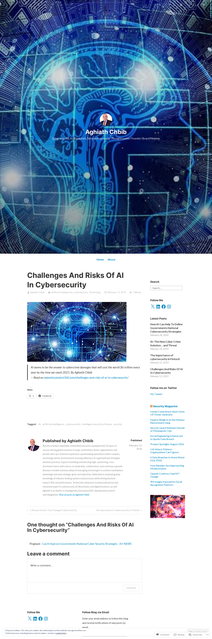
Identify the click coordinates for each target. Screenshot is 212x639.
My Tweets (156, 393)
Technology (95, 292)
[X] (152, 306)
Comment (131, 588)
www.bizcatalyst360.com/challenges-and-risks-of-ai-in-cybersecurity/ (86, 377)
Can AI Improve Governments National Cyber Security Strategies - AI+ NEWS (86, 543)
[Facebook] (163, 306)
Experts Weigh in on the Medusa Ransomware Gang (167, 421)
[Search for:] (166, 287)
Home (100, 259)
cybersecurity (81, 292)
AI (39, 424)
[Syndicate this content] (151, 406)
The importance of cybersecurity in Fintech (118, 511)
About (111, 259)
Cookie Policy (61, 633)
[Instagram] (169, 306)
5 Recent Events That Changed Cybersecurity (52, 511)
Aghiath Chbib (106, 131)
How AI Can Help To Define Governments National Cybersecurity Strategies (166, 328)
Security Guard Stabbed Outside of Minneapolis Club (167, 429)
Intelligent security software (97, 424)
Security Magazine (165, 406)
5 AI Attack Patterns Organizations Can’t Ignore (164, 451)
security (117, 424)
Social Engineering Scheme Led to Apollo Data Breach (166, 437)
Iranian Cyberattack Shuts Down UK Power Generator (167, 413)
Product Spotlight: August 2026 (167, 444)
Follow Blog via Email (95, 612)
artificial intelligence (53, 424)
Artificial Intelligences (62, 292)
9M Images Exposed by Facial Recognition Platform (166, 483)
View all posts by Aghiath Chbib (74, 494)
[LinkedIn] (158, 306)
